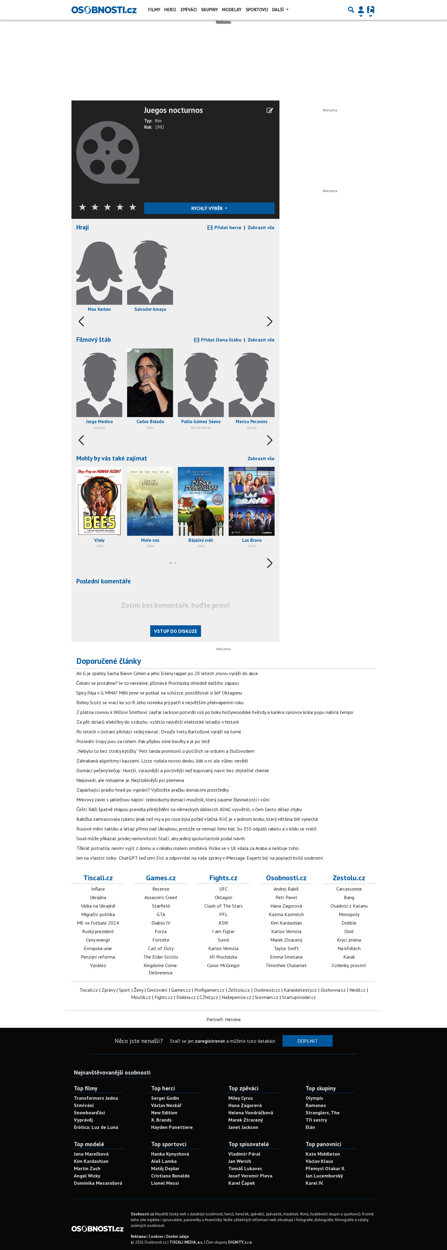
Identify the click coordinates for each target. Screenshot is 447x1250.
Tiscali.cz (98, 877)
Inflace (98, 889)
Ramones (316, 1105)
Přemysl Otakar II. (325, 1168)
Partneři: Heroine (223, 1019)
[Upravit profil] (270, 110)
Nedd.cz (357, 990)
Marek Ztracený (286, 940)
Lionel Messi (165, 1183)
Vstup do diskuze (175, 631)
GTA (161, 914)
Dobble (348, 923)
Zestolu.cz (349, 877)
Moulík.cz (141, 997)
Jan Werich (239, 1161)
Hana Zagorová (286, 906)
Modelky (231, 9)
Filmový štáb (93, 339)
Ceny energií (98, 940)
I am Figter (223, 931)
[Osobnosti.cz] (104, 9)
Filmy (154, 9)
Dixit (349, 931)
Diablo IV (160, 923)
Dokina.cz (186, 997)
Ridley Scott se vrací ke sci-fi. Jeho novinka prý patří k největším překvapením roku (160, 702)
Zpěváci (188, 9)
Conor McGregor (223, 965)
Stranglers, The (323, 1112)
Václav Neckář (166, 1105)
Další (278, 9)
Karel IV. (315, 1183)
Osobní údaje (177, 1236)
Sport (124, 990)
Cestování (157, 990)
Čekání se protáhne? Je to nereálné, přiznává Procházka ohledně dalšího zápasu (157, 683)
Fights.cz (223, 877)
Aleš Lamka (164, 1161)
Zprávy (108, 990)
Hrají (82, 227)
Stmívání (84, 1105)
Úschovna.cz (333, 990)
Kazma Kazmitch (286, 914)
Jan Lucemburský (324, 1176)
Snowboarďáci (89, 1112)
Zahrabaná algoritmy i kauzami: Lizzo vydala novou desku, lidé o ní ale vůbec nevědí (162, 761)
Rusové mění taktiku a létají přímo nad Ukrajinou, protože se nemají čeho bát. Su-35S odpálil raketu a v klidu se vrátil (196, 829)
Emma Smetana (286, 957)
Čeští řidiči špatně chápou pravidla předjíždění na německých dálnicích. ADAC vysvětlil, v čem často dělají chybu (189, 809)
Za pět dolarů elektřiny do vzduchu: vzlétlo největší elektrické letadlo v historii (157, 722)
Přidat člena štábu (220, 340)
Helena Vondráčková (250, 1112)
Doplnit (307, 1041)
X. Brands (161, 1120)
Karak (349, 957)
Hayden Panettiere (172, 1127)
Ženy (138, 990)
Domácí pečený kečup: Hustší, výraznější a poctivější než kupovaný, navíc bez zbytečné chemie (172, 770)
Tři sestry (316, 1120)
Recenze (160, 889)
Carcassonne (349, 889)
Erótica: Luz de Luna (96, 1127)
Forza (161, 931)
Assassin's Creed (160, 897)
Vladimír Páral (244, 1154)
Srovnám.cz (266, 997)
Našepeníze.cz (236, 997)
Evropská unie (98, 948)
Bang (349, 897)
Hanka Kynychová (170, 1154)
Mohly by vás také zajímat (111, 458)
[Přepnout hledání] (351, 9)
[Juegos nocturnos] (107, 152)
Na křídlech (349, 948)
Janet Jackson (243, 1127)
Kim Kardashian (286, 923)
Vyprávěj (83, 1120)
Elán (310, 1127)
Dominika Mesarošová (98, 1183)
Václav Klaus (319, 1161)
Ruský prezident (98, 931)
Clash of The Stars (223, 906)
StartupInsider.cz (299, 997)
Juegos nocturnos (173, 110)
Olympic (314, 1098)
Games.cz (161, 877)
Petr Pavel (286, 897)
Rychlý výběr (207, 208)
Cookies (155, 1236)
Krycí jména (349, 940)
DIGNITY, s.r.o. (240, 1242)
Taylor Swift (286, 948)
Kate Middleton (323, 1154)
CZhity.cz (208, 997)
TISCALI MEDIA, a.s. (186, 1242)
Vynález (98, 965)
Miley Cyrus (240, 1098)
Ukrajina (98, 897)
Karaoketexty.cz (300, 990)
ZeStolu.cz (239, 990)
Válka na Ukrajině (98, 906)
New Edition (164, 1112)
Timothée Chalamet (286, 965)
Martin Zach (87, 1168)
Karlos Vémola (223, 948)
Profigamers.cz (209, 990)
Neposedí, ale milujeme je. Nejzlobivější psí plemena (130, 780)
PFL (223, 914)
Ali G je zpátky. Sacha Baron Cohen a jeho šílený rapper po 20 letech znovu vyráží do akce (167, 673)
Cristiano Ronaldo (170, 1176)
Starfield (161, 906)
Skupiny (209, 9)
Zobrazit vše (261, 227)
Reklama (138, 1236)
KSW (223, 923)
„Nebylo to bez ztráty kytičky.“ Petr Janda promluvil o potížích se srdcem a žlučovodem (165, 751)
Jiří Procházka (223, 957)
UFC (223, 889)
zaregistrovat (210, 1041)
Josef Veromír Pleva (250, 1176)
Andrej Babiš (286, 889)
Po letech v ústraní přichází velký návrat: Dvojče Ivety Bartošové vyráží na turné (158, 732)
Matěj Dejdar (165, 1168)
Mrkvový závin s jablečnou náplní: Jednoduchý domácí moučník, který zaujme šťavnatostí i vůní (173, 800)
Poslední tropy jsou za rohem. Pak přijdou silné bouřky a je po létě (143, 741)
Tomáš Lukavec (245, 1168)
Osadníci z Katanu (349, 906)
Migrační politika (98, 914)
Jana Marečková (91, 1154)
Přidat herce (227, 227)
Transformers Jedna (96, 1098)
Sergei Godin (165, 1098)
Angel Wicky (87, 1176)
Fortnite (160, 940)
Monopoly (349, 914)
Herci (170, 9)
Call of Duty (161, 948)
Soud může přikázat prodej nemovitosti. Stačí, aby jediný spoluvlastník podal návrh (160, 838)
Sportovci (257, 9)
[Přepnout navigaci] (361, 9)
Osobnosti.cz (286, 877)
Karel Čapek (241, 1183)
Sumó (223, 940)
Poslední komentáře (103, 581)
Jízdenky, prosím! (349, 965)
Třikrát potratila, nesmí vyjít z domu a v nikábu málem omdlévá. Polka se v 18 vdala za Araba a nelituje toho (187, 848)
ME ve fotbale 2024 (98, 923)
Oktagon (223, 897)
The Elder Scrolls (160, 957)
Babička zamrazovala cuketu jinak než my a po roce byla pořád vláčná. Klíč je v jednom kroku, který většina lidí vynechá (197, 819)
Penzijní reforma (98, 957)
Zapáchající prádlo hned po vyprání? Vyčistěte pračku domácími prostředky (152, 790)
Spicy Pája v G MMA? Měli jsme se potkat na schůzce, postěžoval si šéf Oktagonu (159, 693)
